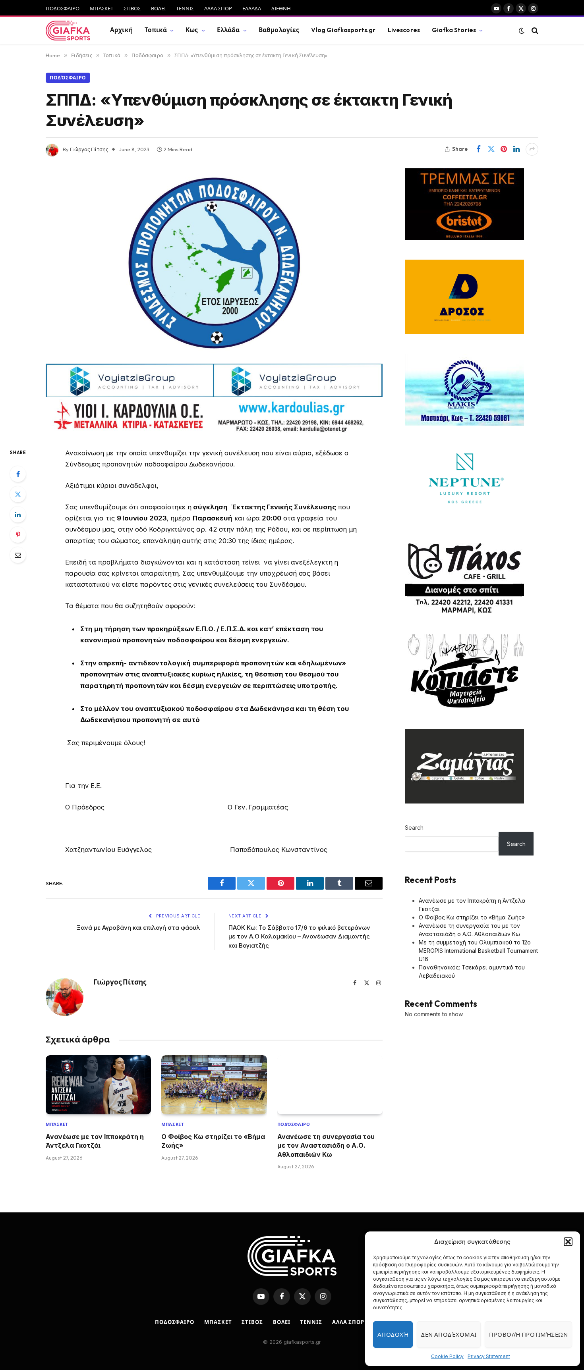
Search (414, 827)
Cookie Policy (447, 1356)
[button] (568, 1242)
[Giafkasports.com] (68, 30)
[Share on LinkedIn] (516, 149)
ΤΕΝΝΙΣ (185, 8)
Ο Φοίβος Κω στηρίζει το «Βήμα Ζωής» (213, 1141)
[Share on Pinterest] (504, 149)
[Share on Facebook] (478, 149)
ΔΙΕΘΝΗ (281, 8)
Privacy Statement (489, 1356)
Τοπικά (156, 30)
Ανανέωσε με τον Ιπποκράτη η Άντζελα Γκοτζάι (95, 1141)
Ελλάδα (228, 30)
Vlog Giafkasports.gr (343, 30)
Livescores (404, 30)
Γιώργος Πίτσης (89, 149)
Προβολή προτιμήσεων (528, 1334)
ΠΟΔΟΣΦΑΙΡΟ (62, 8)
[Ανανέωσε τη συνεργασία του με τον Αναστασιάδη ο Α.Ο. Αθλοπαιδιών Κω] (330, 1084)
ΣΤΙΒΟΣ (132, 8)
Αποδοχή (392, 1334)
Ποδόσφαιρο (68, 78)
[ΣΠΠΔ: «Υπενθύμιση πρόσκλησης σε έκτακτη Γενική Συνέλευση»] (214, 263)
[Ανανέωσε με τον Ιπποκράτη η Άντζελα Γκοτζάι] (98, 1084)
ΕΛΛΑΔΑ (251, 8)
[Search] (534, 30)
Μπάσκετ (57, 1124)
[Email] (18, 555)
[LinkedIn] (18, 514)
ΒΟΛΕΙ (158, 8)
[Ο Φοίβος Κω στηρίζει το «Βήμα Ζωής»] (214, 1084)
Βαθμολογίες (279, 30)
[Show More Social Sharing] (532, 149)
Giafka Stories (454, 30)
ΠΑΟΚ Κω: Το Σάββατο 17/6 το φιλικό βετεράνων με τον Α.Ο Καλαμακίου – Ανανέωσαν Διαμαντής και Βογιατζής (299, 936)
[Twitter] (18, 494)
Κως (192, 30)
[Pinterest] (18, 535)
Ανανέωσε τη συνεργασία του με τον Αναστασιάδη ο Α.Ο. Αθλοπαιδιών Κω (326, 1145)
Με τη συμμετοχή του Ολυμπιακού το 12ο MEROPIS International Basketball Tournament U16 (478, 950)
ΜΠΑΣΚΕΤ (101, 8)
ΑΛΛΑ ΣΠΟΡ (218, 8)
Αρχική (121, 30)
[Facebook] (18, 474)
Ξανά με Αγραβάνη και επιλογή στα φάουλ (138, 927)
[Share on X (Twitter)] (491, 149)
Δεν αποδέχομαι (448, 1334)
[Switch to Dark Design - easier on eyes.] (521, 30)
